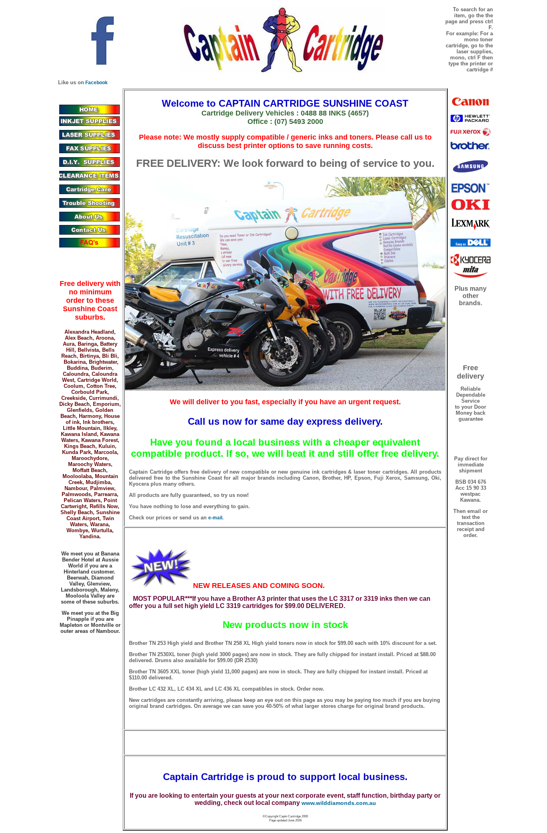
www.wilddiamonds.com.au (339, 803)
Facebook (96, 82)
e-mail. (215, 517)
